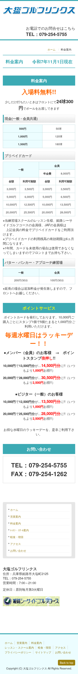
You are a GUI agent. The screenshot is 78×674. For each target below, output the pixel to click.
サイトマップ (43, 652)
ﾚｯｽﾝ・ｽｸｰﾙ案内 (19, 530)
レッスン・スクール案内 (19, 647)
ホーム (51, 49)
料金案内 (15, 523)
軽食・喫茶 (16, 537)
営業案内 (15, 516)
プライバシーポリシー (18, 652)
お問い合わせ (18, 550)
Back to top (66, 663)
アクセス (15, 544)
